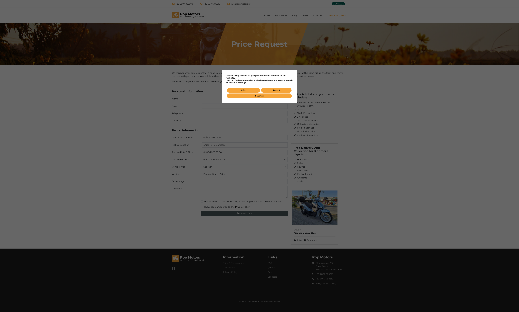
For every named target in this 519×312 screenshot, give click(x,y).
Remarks (177, 188)
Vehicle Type (178, 167)
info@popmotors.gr (326, 283)
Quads (271, 267)
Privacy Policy (230, 272)
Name (175, 98)
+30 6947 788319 (324, 278)
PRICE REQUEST (337, 15)
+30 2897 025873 (324, 274)
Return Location (180, 159)
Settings (259, 96)
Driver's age (178, 181)
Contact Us (229, 267)
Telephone (177, 113)
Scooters (272, 277)
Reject (243, 90)
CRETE (305, 15)
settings (242, 83)
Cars (270, 272)
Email (175, 106)
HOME (267, 15)
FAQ (294, 15)
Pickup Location (180, 145)
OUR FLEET (281, 15)
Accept (276, 90)
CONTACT (318, 15)
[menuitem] (267, 15)
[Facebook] (173, 268)
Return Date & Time (182, 152)
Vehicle (176, 174)
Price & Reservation (233, 263)
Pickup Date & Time (182, 137)
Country (176, 120)
